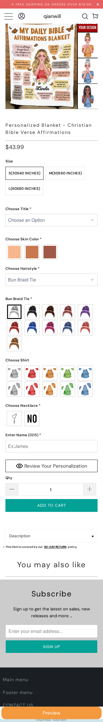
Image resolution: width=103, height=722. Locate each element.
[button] (51, 209)
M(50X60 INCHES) (65, 173)
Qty (8, 477)
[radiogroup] (51, 252)
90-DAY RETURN (55, 547)
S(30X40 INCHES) (24, 173)
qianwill (52, 16)
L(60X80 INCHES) (24, 188)
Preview (51, 713)
